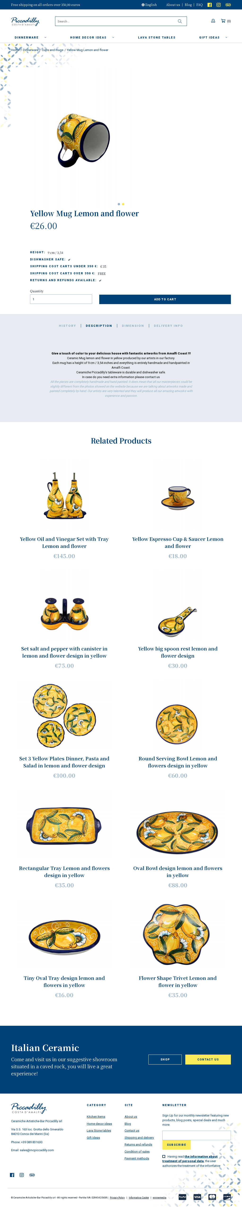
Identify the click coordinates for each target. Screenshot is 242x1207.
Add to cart (165, 299)
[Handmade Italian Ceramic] (33, 21)
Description (99, 326)
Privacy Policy (117, 1197)
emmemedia (159, 1197)
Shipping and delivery (139, 1137)
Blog (188, 4)
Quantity (36, 291)
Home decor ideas (89, 37)
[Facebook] (209, 4)
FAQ (199, 4)
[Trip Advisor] (228, 4)
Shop (165, 1059)
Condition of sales (137, 1151)
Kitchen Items (96, 1116)
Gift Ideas (93, 1137)
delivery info (168, 326)
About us (173, 4)
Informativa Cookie (139, 1197)
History (67, 326)
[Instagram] (218, 4)
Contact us (208, 1059)
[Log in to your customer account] (213, 21)
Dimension (133, 326)
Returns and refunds (138, 1144)
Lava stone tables (157, 37)
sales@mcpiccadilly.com (37, 1150)
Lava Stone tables (99, 1130)
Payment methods (137, 1158)
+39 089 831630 (31, 1142)
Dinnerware (27, 37)
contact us (152, 377)
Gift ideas (210, 37)
